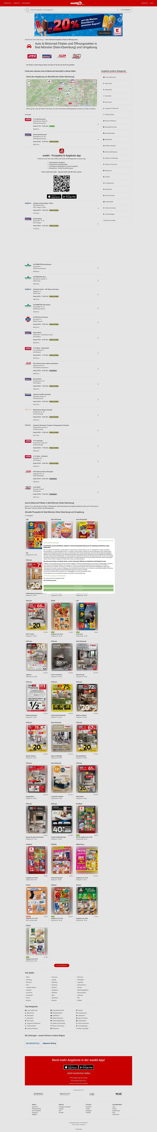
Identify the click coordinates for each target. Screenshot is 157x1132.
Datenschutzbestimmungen (105, 540)
